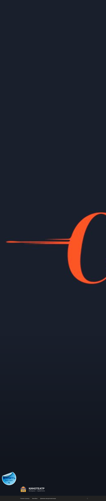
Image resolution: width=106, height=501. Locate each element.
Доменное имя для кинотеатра (48, 498)
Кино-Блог (35, 498)
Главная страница (24, 498)
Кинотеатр (36, 488)
